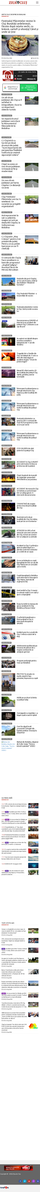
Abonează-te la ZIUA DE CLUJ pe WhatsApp (30, 88)
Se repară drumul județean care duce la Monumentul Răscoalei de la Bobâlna (11, 123)
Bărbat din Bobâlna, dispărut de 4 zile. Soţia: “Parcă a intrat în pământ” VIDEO (27, 744)
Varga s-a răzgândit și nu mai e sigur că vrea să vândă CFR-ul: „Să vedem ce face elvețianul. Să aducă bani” (14, 931)
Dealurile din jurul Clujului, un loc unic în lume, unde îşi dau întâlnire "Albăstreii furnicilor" (27, 282)
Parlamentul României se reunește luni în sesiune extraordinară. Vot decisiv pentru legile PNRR (13, 836)
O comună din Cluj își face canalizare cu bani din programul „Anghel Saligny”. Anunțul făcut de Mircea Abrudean (11, 263)
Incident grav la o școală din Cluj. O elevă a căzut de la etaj (27, 634)
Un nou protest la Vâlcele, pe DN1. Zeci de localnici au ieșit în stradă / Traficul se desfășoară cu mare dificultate (14, 821)
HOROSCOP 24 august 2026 (12, 864)
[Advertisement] (20, 775)
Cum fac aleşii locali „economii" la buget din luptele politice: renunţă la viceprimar (27, 729)
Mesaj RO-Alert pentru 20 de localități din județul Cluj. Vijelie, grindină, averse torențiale (27, 373)
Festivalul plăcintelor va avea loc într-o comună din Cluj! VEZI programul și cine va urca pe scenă (27, 421)
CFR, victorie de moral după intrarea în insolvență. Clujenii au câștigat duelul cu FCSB (14, 806)
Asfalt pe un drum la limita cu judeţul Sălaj (27, 699)
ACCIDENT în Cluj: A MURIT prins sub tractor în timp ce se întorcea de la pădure (27, 464)
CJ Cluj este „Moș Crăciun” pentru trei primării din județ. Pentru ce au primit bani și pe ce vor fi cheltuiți (11, 242)
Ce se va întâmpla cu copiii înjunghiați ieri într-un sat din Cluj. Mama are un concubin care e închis (27, 563)
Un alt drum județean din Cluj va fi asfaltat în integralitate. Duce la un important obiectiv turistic (12, 103)
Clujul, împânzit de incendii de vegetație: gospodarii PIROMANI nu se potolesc (27, 477)
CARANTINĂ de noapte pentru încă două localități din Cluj (27, 506)
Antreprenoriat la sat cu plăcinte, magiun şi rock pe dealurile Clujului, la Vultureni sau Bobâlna (11, 221)
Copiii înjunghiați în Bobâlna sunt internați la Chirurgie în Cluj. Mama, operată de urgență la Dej (27, 578)
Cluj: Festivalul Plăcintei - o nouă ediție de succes (27, 294)
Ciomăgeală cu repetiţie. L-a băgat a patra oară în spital (27, 714)
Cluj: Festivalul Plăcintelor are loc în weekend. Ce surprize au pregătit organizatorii (11, 201)
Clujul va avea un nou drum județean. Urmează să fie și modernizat (11, 167)
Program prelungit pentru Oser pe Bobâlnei (27, 662)
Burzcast (18, 1185)
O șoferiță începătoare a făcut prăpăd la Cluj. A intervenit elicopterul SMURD (26, 620)
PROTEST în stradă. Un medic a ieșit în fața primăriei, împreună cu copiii (27, 676)
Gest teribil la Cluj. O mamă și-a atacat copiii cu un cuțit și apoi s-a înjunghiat (27, 592)
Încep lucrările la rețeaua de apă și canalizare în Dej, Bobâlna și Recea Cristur (27, 606)
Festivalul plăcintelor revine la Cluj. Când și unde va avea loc (27, 309)
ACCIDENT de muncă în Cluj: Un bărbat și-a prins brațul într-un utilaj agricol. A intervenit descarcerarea (27, 492)
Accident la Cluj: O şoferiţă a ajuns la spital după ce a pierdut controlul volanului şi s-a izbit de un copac (27, 548)
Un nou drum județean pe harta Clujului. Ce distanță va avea (11, 184)
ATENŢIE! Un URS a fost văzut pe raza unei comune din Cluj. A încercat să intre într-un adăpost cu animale (27, 533)
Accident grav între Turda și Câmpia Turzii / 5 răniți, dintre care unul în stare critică (14, 813)
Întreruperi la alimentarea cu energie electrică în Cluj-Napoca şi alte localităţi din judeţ (27, 391)
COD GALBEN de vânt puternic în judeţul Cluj (25, 449)
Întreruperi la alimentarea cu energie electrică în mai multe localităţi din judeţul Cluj (27, 406)
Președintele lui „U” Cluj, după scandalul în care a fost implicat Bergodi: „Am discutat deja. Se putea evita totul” (14, 829)
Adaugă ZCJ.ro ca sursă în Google (12, 88)
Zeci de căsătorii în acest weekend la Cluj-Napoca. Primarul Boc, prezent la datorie (13, 872)
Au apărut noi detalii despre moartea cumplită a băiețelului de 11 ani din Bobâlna (27, 341)
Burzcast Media (27, 1185)
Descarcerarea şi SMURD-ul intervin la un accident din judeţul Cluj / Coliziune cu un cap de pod (27, 323)
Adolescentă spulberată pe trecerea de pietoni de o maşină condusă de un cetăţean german (27, 649)
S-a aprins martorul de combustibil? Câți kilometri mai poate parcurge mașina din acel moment (14, 851)
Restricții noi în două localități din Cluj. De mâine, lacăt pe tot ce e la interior (27, 519)
